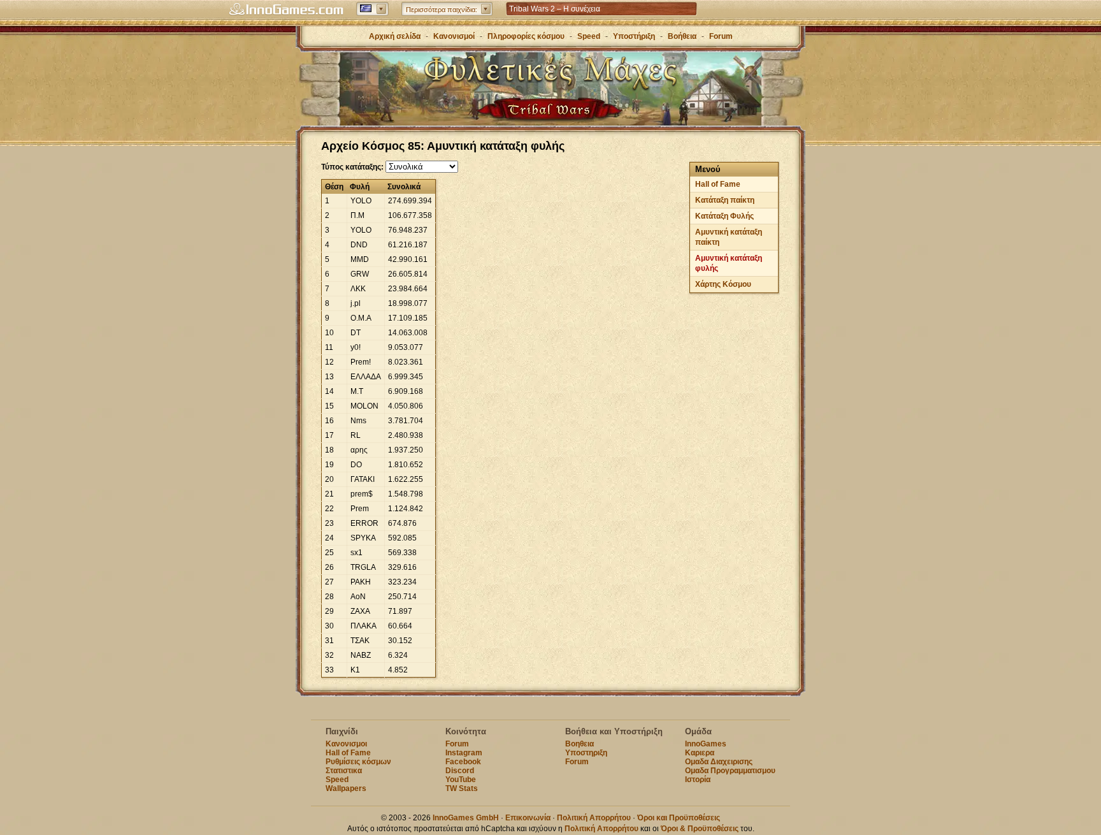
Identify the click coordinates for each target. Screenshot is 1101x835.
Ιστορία (697, 779)
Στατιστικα (344, 770)
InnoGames (705, 743)
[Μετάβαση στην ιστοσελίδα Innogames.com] (286, 9)
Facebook (463, 761)
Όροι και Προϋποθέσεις (678, 817)
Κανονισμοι (346, 743)
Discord (459, 770)
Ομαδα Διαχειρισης (718, 761)
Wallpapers (346, 788)
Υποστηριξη (586, 752)
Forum (721, 36)
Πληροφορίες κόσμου (526, 36)
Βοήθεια (682, 36)
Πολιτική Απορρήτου (594, 817)
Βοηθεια (579, 743)
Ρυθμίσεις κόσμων (358, 761)
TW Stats (461, 788)
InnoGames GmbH (466, 817)
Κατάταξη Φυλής (724, 216)
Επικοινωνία (527, 817)
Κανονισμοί (454, 36)
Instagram (463, 752)
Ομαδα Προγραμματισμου (730, 770)
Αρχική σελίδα (395, 36)
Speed (588, 36)
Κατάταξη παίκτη (724, 200)
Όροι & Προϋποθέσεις (699, 828)
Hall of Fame (717, 184)
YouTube (460, 779)
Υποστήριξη (635, 36)
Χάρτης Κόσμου (723, 284)
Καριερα (699, 752)
